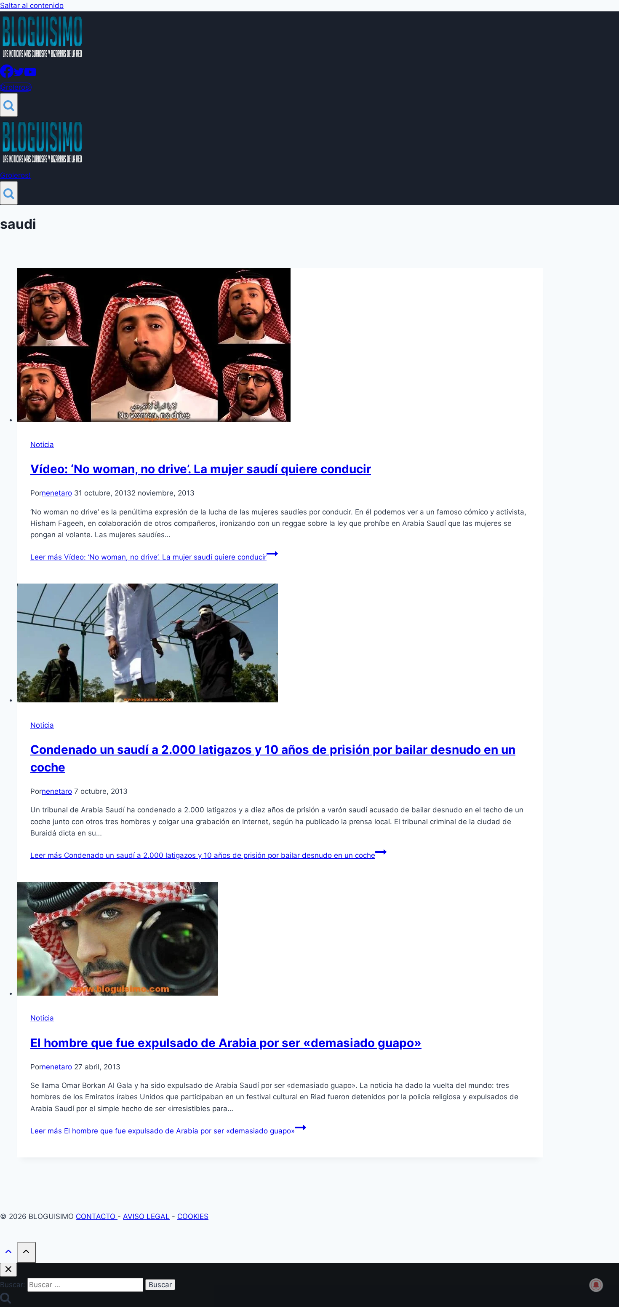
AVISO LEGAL (146, 1216)
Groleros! (15, 87)
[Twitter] (18, 75)
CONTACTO (96, 1216)
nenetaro (57, 493)
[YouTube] (30, 75)
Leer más (148, 557)
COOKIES (192, 1216)
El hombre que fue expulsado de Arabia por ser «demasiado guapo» (226, 1043)
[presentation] (280, 347)
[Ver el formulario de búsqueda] (9, 105)
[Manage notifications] (596, 1285)
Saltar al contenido (32, 5)
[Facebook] (6, 75)
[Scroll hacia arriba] (8, 1253)
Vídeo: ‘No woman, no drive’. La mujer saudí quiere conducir (200, 469)
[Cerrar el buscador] (8, 1270)
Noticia (42, 444)
